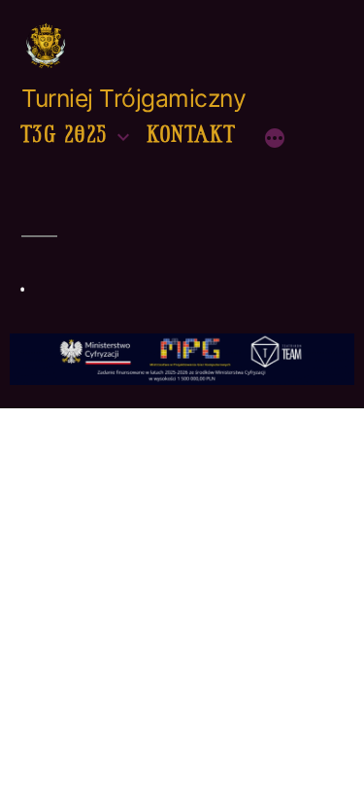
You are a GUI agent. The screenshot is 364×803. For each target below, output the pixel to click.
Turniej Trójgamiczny (133, 98)
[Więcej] (274, 138)
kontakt (192, 134)
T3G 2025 (65, 134)
